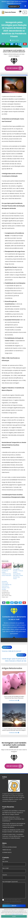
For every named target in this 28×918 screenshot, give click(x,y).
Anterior (7, 647)
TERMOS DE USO (6, 850)
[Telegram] (20, 44)
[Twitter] (12, 44)
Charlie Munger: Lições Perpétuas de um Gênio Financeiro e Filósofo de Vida (14, 660)
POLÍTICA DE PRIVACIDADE (9, 847)
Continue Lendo (13, 700)
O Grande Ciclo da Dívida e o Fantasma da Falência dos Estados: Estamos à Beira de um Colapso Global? (13, 812)
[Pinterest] (25, 44)
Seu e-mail (5, 868)
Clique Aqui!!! (13, 6)
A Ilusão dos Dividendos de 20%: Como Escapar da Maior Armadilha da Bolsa (13, 831)
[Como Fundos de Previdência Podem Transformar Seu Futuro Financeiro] (7, 565)
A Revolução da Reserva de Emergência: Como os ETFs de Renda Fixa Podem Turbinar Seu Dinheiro (13, 825)
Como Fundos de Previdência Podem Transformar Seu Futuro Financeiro (14, 697)
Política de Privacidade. (17, 914)
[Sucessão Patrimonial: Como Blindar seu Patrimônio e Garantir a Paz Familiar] (7, 589)
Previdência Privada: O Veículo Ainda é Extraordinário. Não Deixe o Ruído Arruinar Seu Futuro (18, 573)
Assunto (4, 875)
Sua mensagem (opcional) (10, 881)
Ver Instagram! (12, 68)
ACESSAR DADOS (6, 852)
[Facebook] (3, 44)
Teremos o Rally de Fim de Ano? (11, 651)
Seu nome (5, 861)
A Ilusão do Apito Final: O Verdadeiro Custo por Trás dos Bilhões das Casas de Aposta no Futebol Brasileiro (13, 836)
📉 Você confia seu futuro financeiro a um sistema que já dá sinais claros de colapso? (14, 729)
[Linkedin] (16, 44)
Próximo (21, 655)
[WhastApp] (7, 44)
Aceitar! (14, 916)
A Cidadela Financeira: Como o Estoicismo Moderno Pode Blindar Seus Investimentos (13, 819)
